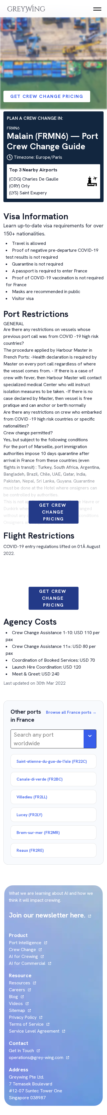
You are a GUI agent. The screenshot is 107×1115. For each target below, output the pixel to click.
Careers (20, 990)
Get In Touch (24, 1051)
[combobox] (14, 739)
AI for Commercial (27, 963)
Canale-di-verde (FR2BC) (39, 779)
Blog (16, 997)
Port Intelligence (25, 943)
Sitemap (17, 1010)
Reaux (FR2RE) (30, 850)
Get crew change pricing (46, 96)
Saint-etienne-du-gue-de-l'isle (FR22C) (52, 761)
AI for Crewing (23, 956)
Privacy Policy (23, 1017)
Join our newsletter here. (50, 915)
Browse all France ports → (71, 712)
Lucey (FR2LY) (29, 814)
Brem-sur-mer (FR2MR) (38, 832)
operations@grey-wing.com (36, 1057)
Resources (19, 983)
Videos (19, 1003)
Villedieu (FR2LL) (32, 797)
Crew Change (22, 949)
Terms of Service (26, 1024)
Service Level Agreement (34, 1031)
